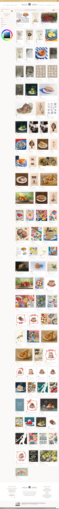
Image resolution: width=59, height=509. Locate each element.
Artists (16, 5)
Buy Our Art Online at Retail (47, 495)
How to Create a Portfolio (47, 489)
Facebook (20, 1)
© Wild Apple (2, 2)
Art (4, 5)
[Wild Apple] (29, 4)
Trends (12, 5)
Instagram (22, 1)
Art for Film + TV (42, 5)
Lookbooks (8, 5)
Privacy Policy (47, 497)
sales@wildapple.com (12, 491)
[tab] (7, 20)
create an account (39, 9)
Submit (6, 15)
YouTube (26, 1)
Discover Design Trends (47, 490)
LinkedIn (25, 1)
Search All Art (47, 488)
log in (44, 9)
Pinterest (23, 1)
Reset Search (6, 13)
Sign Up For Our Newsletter (12, 495)
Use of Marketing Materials (47, 496)
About (54, 5)
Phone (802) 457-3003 (12, 490)
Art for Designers (49, 5)
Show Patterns (5, 18)
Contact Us (47, 491)
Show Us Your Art (47, 494)
